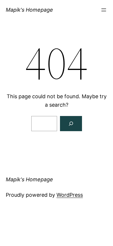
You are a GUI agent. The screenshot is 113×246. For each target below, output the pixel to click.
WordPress (70, 195)
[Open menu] (103, 9)
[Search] (71, 123)
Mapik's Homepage (29, 10)
